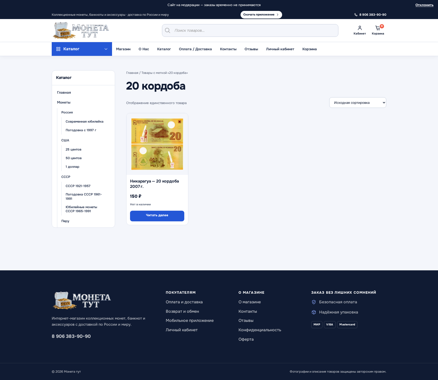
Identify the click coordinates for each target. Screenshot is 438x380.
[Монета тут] (81, 30)
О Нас (144, 49)
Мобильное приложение (190, 320)
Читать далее (157, 215)
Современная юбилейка (84, 122)
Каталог (164, 49)
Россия (67, 112)
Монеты (63, 102)
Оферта (246, 339)
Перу (65, 221)
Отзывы (251, 49)
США (65, 140)
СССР (65, 177)
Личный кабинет (280, 49)
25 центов (73, 149)
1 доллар (72, 167)
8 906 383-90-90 (71, 336)
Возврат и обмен (182, 311)
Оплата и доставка (184, 302)
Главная (64, 92)
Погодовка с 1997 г (81, 130)
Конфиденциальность (260, 330)
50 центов (74, 158)
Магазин (123, 49)
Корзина (309, 49)
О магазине (250, 302)
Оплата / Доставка (195, 49)
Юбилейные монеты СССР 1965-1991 (81, 209)
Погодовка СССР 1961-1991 (84, 197)
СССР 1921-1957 (78, 186)
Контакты (228, 49)
